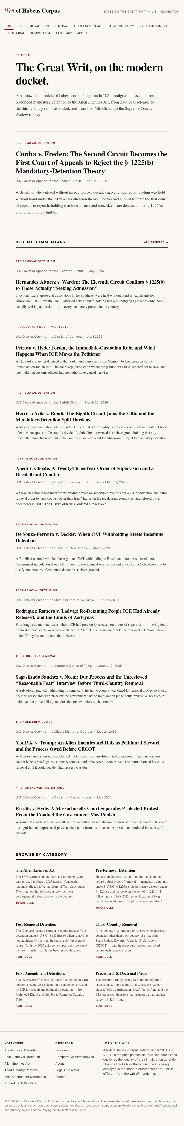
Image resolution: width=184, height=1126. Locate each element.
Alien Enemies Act (88, 26)
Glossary (64, 33)
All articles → (156, 242)
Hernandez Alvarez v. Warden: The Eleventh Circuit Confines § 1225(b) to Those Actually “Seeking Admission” (90, 285)
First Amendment (153, 26)
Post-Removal (57, 26)
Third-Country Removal (36, 656)
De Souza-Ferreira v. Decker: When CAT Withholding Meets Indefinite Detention (89, 537)
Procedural (14, 33)
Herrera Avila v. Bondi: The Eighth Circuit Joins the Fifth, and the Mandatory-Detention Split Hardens (85, 416)
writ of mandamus (143, 1073)
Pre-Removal (29, 26)
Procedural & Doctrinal (20, 1083)
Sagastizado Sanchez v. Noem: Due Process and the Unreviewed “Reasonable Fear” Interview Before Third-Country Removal (81, 680)
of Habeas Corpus (32, 10)
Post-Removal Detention (36, 458)
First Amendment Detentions (40, 787)
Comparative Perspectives (74, 1057)
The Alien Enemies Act (34, 721)
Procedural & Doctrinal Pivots (42, 326)
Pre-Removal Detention (35, 143)
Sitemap (61, 1077)
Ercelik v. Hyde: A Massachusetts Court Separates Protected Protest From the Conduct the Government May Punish (87, 811)
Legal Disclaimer (67, 1070)
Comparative (40, 33)
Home (8, 26)
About (82, 33)
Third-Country (121, 26)
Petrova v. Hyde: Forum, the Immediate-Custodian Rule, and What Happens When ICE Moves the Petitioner (85, 351)
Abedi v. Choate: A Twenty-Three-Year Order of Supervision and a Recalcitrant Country (85, 471)
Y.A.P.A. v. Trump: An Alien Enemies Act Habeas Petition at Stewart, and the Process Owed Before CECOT (88, 746)
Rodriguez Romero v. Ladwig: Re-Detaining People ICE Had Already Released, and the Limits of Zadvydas (88, 614)
